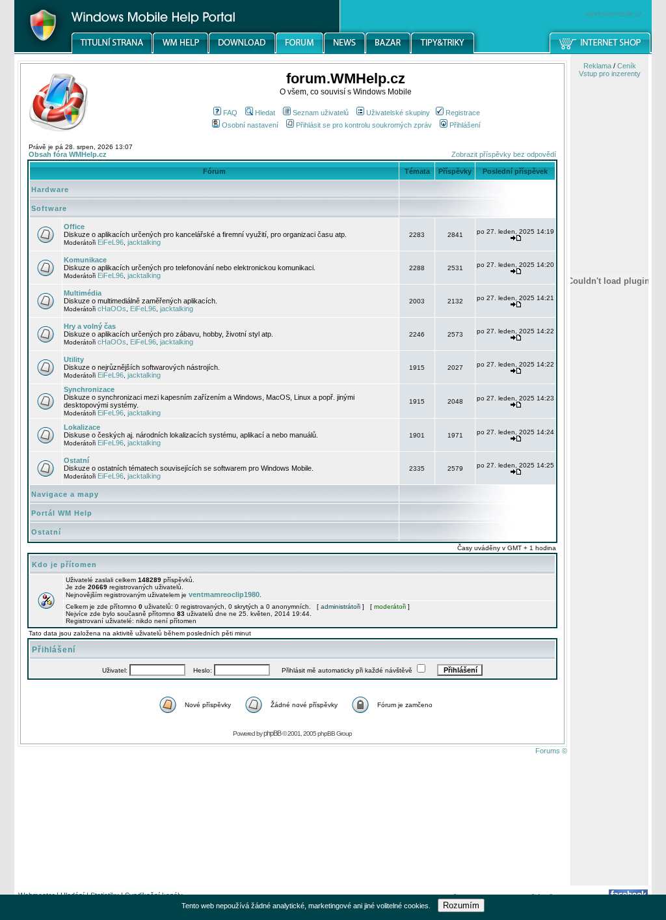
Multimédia (82, 293)
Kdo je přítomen (64, 564)
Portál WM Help (61, 513)
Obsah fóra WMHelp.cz (68, 154)
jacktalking (144, 242)
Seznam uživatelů (321, 113)
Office (74, 226)
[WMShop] (601, 51)
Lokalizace (82, 427)
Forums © (551, 751)
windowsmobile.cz (614, 14)
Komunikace (85, 260)
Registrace (463, 113)
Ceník (626, 66)
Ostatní (76, 460)
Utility (74, 359)
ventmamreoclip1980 (224, 594)
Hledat (265, 113)
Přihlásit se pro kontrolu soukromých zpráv (364, 125)
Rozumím (461, 905)
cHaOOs (112, 309)
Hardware (50, 189)
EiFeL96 (111, 242)
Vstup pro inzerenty (610, 73)
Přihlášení (465, 125)
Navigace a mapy (65, 494)
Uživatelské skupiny (398, 113)
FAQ (230, 113)
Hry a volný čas (90, 326)
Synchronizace (89, 389)
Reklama (597, 66)
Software (49, 208)
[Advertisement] (609, 679)
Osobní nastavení (250, 125)
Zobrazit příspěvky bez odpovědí (503, 154)
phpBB (272, 733)
